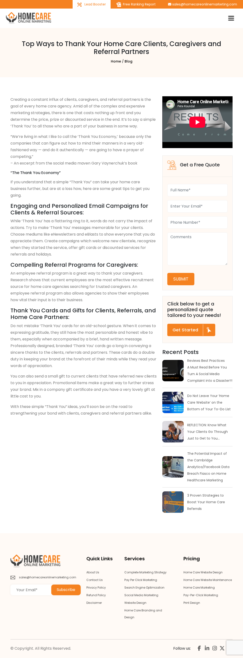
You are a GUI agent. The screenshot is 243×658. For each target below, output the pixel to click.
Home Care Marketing (199, 587)
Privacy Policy (96, 587)
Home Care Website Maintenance (207, 580)
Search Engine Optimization (144, 587)
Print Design (191, 603)
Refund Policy (96, 595)
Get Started (185, 330)
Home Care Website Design (203, 572)
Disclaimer (94, 603)
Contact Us (94, 580)
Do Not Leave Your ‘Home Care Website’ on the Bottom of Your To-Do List (209, 402)
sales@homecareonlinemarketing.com (204, 4)
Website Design (135, 603)
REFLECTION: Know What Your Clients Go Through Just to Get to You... (207, 432)
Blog (128, 61)
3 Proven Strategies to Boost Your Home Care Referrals (206, 502)
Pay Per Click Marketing (140, 580)
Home (116, 61)
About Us (92, 572)
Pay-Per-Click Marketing (200, 595)
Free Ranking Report (139, 4)
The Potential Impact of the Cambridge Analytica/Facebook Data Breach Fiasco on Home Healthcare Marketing (208, 467)
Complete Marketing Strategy (145, 572)
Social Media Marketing (141, 595)
